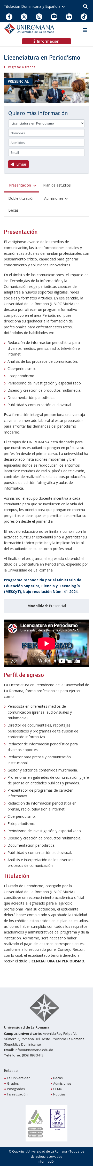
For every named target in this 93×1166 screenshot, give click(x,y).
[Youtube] (54, 16)
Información (47, 1161)
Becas (58, 1078)
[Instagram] (39, 16)
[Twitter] (24, 16)
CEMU (57, 1088)
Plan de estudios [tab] (57, 185)
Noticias (59, 1094)
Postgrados (16, 1088)
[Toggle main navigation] (84, 29)
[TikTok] (84, 16)
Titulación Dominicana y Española (32, 6)
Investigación (17, 1094)
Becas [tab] (13, 210)
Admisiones (62, 1083)
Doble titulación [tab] (21, 198)
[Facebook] (9, 16)
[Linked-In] (69, 16)
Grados (13, 1083)
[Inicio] (30, 28)
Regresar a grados (21, 67)
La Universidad (18, 1078)
